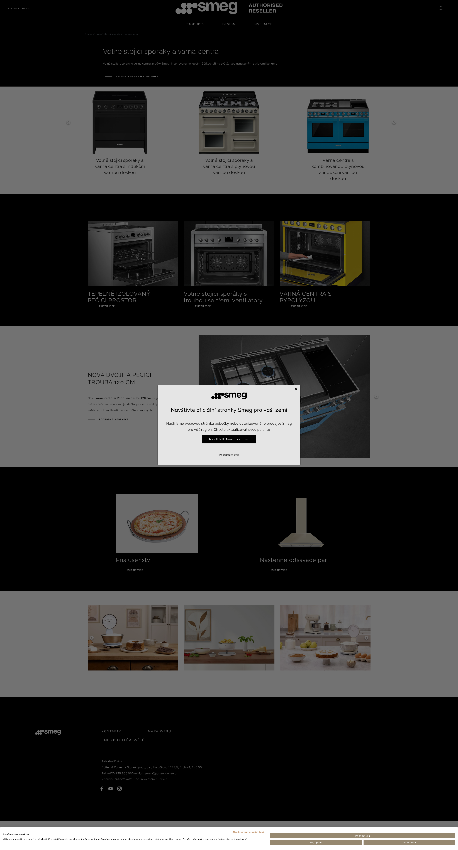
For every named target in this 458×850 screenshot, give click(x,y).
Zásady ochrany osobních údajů (248, 831)
